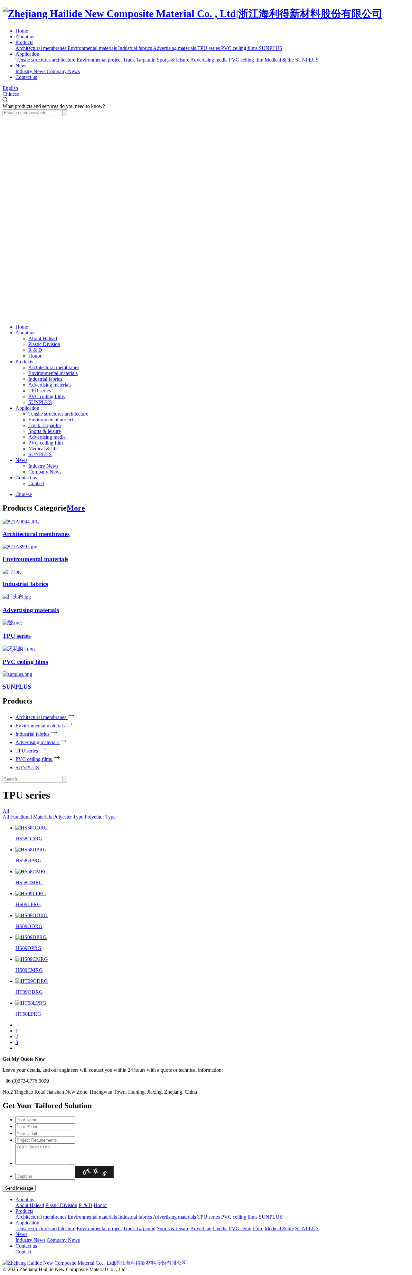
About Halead (42, 338)
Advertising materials (49, 385)
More (76, 508)
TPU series (39, 390)
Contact (36, 483)
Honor (35, 356)
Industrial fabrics (45, 379)
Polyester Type (68, 817)
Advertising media (47, 437)
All (6, 811)
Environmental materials (53, 373)
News (21, 65)
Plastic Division (44, 344)
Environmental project (50, 419)
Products (24, 42)
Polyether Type (100, 817)
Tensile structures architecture (58, 414)
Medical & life (43, 448)
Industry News (43, 466)
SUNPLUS (40, 402)
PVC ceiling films (46, 396)
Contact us (26, 77)
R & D (35, 350)
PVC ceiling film (45, 443)
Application (27, 54)
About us (24, 36)
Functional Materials (31, 817)
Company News (44, 472)
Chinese (11, 94)
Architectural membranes (53, 367)
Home (21, 31)
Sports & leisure (44, 431)
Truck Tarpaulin (44, 425)
